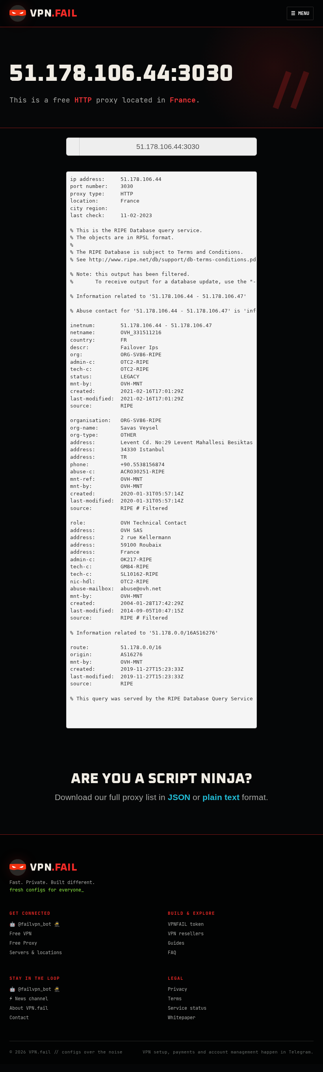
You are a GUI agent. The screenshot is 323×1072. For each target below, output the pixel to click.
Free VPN (20, 934)
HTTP (83, 99)
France (183, 99)
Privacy (177, 989)
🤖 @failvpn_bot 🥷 (34, 924)
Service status (187, 1008)
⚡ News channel (28, 999)
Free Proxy (23, 943)
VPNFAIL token (186, 924)
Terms (175, 999)
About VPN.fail (28, 1008)
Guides (176, 943)
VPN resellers (186, 934)
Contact (19, 1017)
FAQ (172, 952)
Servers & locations (35, 952)
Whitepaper (181, 1017)
